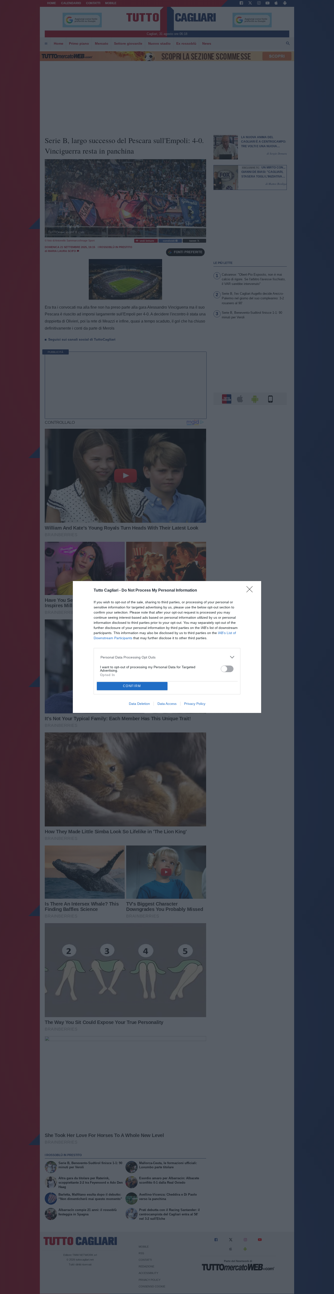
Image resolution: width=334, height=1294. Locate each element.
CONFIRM (132, 686)
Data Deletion (139, 704)
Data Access (167, 704)
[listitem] (167, 657)
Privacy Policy (194, 704)
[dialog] (167, 647)
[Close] (251, 590)
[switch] (227, 669)
